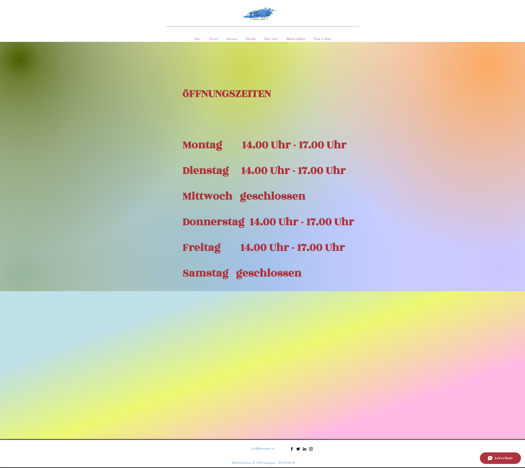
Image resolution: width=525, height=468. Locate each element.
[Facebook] (291, 448)
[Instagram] (310, 448)
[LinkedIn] (304, 448)
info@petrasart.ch (263, 448)
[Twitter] (298, 448)
